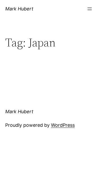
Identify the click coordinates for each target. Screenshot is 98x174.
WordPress (63, 125)
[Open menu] (90, 9)
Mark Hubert (19, 8)
